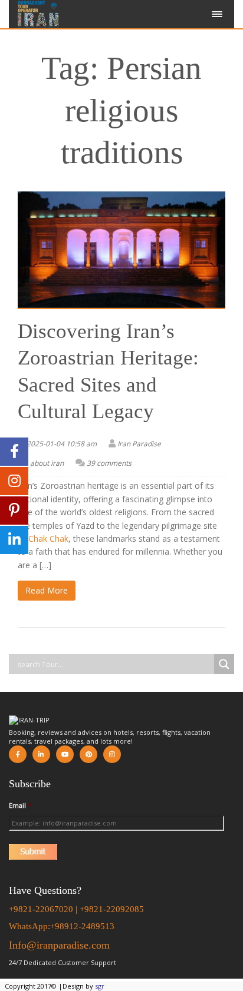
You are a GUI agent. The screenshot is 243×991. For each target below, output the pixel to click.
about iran (47, 463)
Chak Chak (48, 538)
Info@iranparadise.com (59, 945)
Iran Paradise (139, 444)
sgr (99, 986)
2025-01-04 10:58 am (62, 444)
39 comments (109, 463)
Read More (46, 590)
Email (20, 805)
